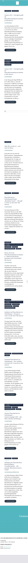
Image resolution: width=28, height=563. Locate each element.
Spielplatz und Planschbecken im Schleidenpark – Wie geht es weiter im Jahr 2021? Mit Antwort (13, 313)
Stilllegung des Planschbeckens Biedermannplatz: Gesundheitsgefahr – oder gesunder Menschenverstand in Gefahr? (13, 466)
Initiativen (15, 10)
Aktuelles (7, 10)
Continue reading (10, 232)
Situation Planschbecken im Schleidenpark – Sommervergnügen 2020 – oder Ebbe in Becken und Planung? (13, 416)
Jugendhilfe (16, 304)
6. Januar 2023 (7, 12)
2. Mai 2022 (6, 195)
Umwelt (18, 248)
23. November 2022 (8, 143)
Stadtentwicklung (9, 248)
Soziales (15, 246)
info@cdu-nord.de (7, 546)
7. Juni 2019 (6, 460)
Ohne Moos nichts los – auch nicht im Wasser (12, 147)
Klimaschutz (8, 306)
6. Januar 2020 (7, 411)
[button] (17, 3)
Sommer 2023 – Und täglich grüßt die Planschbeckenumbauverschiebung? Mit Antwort (13, 71)
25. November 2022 (8, 66)
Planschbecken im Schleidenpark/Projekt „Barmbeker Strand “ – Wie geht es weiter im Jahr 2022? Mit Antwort (13, 201)
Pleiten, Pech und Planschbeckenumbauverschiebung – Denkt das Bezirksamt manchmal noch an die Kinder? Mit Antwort (13, 256)
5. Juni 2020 (6, 357)
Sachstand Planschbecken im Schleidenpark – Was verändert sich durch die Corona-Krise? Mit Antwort (13, 362)
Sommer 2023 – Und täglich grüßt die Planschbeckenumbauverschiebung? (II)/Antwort (13, 17)
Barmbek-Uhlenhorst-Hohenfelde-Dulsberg (13, 62)
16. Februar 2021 (7, 250)
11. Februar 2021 (7, 309)
